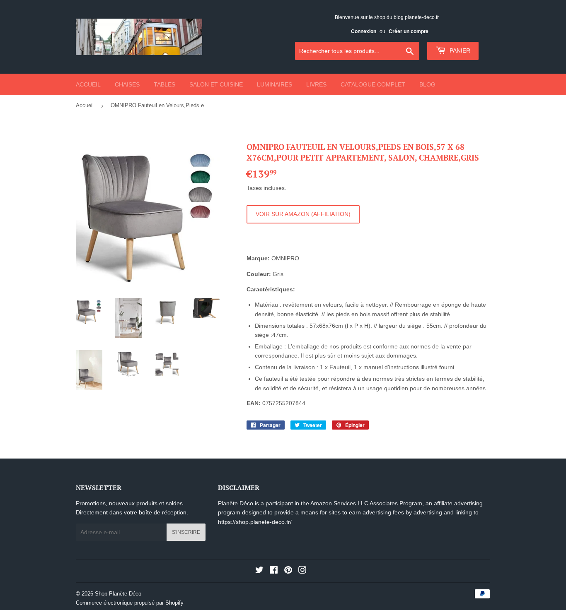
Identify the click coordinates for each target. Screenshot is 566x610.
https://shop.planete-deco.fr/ (255, 522)
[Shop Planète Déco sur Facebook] (273, 571)
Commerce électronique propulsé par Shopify (130, 603)
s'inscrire (186, 532)
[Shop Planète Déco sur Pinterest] (288, 571)
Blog (427, 84)
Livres (316, 84)
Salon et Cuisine (216, 84)
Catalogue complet (373, 84)
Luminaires (274, 84)
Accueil (88, 84)
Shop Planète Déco (118, 594)
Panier (459, 50)
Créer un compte (408, 31)
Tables (164, 84)
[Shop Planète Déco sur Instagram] (302, 571)
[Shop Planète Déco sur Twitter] (259, 571)
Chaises (127, 84)
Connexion (363, 31)
